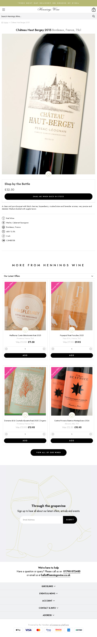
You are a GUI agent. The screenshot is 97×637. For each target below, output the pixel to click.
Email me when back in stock (48, 196)
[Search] (93, 16)
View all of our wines (48, 452)
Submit (70, 519)
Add (25, 355)
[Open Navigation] (3, 9)
